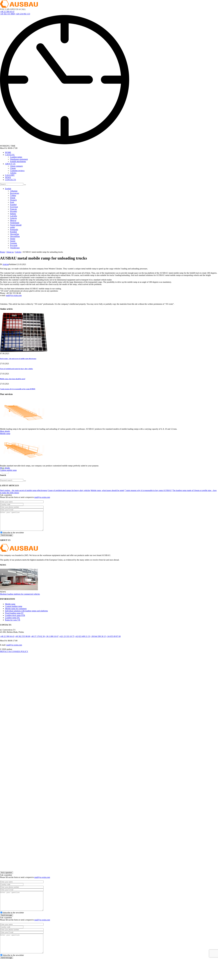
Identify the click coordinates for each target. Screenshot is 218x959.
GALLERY (10, 175)
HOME (8, 152)
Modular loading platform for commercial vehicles (20, 594)
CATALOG (10, 155)
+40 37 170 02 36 (38, 636)
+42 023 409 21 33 (82, 636)
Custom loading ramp (13, 606)
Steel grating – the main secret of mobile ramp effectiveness (18, 358)
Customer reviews (17, 171)
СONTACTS (10, 180)
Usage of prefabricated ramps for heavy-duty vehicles (16, 368)
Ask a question (6, 873)
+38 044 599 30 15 (98, 636)
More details (5, 431)
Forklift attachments (18, 161)
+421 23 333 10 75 (66, 636)
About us (10, 252)
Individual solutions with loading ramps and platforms (26, 611)
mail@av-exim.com (14, 295)
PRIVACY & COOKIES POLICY (14, 651)
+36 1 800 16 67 (52, 636)
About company (16, 166)
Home (2, 252)
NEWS (8, 177)
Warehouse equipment (19, 159)
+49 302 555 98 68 (22, 636)
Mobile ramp (5, 433)
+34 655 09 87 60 (113, 636)
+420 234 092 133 (22, 14)
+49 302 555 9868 (7, 14)
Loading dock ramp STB (15, 615)
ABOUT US (10, 164)
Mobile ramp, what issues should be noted (12, 379)
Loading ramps (16, 157)
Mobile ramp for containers (16, 608)
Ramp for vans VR (12, 620)
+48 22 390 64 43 (7, 11)
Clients (13, 168)
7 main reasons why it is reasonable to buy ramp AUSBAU (17, 389)
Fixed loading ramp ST (14, 613)
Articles (13, 173)
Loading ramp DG (12, 618)
